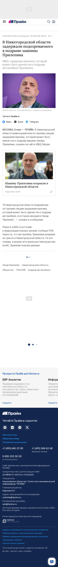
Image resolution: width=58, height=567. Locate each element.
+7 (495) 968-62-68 (42, 450)
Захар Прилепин (10, 265)
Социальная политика (12, 540)
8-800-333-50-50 (11, 458)
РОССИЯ (20, 270)
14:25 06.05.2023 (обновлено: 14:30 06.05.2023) (24, 36)
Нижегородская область (35, 265)
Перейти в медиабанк (42, 110)
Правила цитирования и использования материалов (25, 530)
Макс (9, 122)
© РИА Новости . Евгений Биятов (16, 110)
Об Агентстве (9, 435)
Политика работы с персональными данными (22, 533)
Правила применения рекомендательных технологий (25, 536)
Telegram (34, 122)
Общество (8, 270)
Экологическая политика (13, 543)
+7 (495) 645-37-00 (12, 448)
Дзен (20, 122)
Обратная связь (10, 438)
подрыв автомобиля (39, 270)
